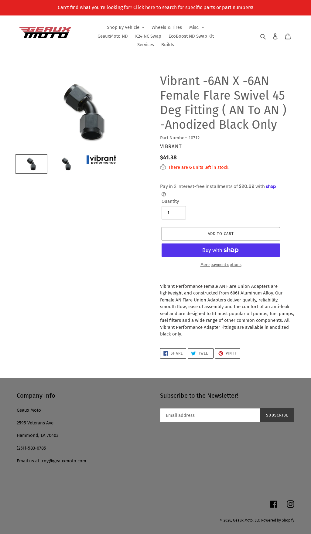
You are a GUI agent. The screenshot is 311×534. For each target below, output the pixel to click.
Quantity (170, 201)
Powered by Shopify (277, 520)
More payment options (220, 264)
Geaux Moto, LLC (246, 520)
